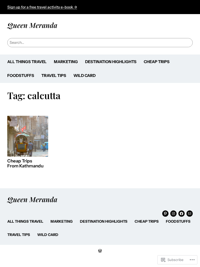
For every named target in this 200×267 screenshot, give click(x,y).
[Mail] (189, 213)
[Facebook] (181, 213)
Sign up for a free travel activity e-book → (42, 7)
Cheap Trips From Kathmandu (25, 164)
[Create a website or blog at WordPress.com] (100, 251)
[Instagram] (173, 213)
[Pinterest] (165, 213)
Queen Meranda (32, 25)
